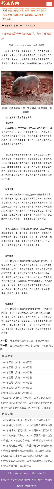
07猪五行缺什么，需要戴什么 (16, 465)
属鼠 (16, 14)
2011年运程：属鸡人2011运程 (16, 362)
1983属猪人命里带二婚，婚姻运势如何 (29, 340)
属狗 (10, 10)
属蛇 (38, 10)
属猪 (5, 10)
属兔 (5, 14)
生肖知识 (39, 14)
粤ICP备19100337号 (23, 473)
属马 (33, 10)
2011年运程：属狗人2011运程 (16, 367)
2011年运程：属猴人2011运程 (16, 392)
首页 (16, 25)
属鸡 (16, 10)
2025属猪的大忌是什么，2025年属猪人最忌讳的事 (26, 425)
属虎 (10, 14)
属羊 (27, 10)
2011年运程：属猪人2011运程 (16, 372)
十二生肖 (24, 25)
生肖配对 (29, 14)
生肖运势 (7, 18)
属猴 (21, 10)
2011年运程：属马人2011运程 (16, 382)
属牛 (21, 14)
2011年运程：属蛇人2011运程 (16, 377)
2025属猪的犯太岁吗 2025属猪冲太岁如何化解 (24, 455)
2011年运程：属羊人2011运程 (16, 387)
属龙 (44, 10)
